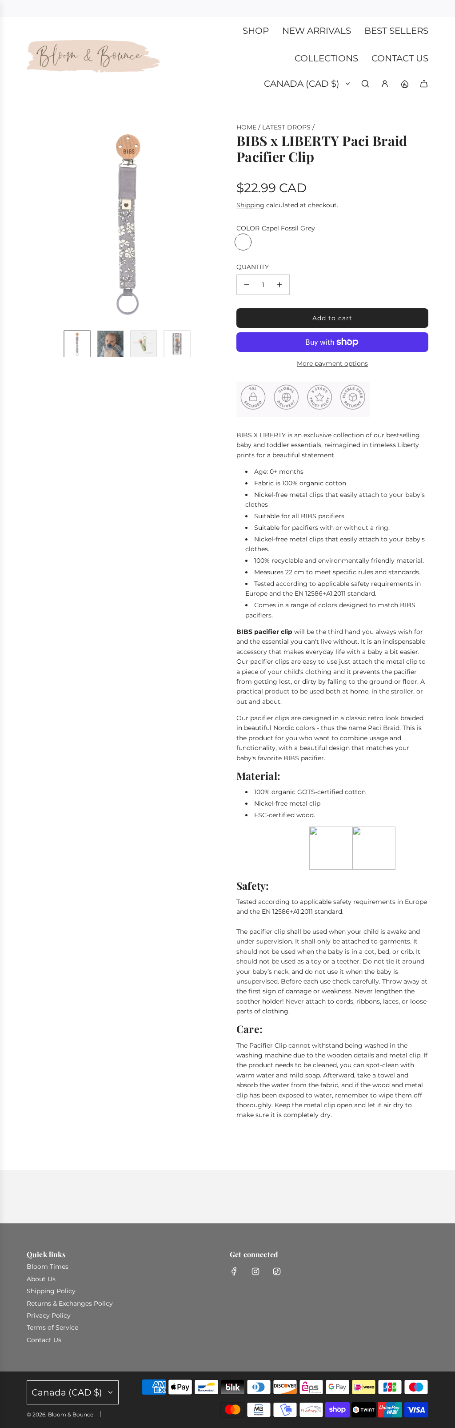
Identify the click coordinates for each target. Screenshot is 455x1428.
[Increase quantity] (279, 284)
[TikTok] (277, 1271)
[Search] (365, 83)
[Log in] (385, 83)
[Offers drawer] (404, 83)
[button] (34, 223)
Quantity (252, 267)
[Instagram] (255, 1271)
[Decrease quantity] (246, 284)
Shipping (250, 205)
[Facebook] (234, 1271)
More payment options (332, 363)
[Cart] (424, 83)
